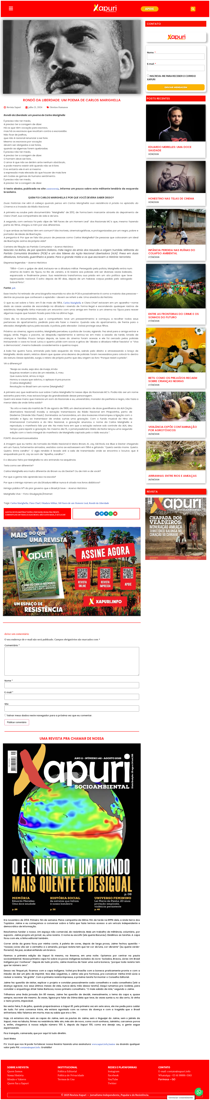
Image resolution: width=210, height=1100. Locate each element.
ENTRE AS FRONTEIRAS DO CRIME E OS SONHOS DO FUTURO (173, 315)
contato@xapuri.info (30, 1047)
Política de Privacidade (71, 1075)
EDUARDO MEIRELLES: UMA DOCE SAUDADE (169, 148)
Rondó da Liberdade (99, 503)
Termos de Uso (66, 1079)
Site (6, 704)
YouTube (113, 1079)
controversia (52, 188)
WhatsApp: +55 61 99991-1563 (175, 1075)
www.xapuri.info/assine (103, 1044)
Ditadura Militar (49, 503)
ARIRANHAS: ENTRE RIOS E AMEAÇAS (172, 476)
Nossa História (15, 1075)
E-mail (8, 692)
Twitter (112, 1083)
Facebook (113, 1075)
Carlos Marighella (72, 302)
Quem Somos (14, 1071)
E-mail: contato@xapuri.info (174, 1071)
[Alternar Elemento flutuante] (199, 1092)
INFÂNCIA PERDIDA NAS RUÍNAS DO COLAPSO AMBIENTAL (171, 251)
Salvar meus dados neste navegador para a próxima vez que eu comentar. (49, 715)
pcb (13, 288)
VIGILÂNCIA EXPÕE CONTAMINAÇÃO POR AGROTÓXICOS (172, 428)
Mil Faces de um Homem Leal (73, 503)
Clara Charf (34, 503)
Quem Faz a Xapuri (18, 1083)
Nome (8, 681)
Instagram (113, 1071)
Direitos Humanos (59, 107)
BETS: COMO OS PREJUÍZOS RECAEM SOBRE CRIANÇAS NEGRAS (172, 379)
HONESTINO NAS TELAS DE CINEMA (171, 198)
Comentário (12, 645)
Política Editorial (67, 1071)
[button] (193, 9)
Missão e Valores (16, 1079)
